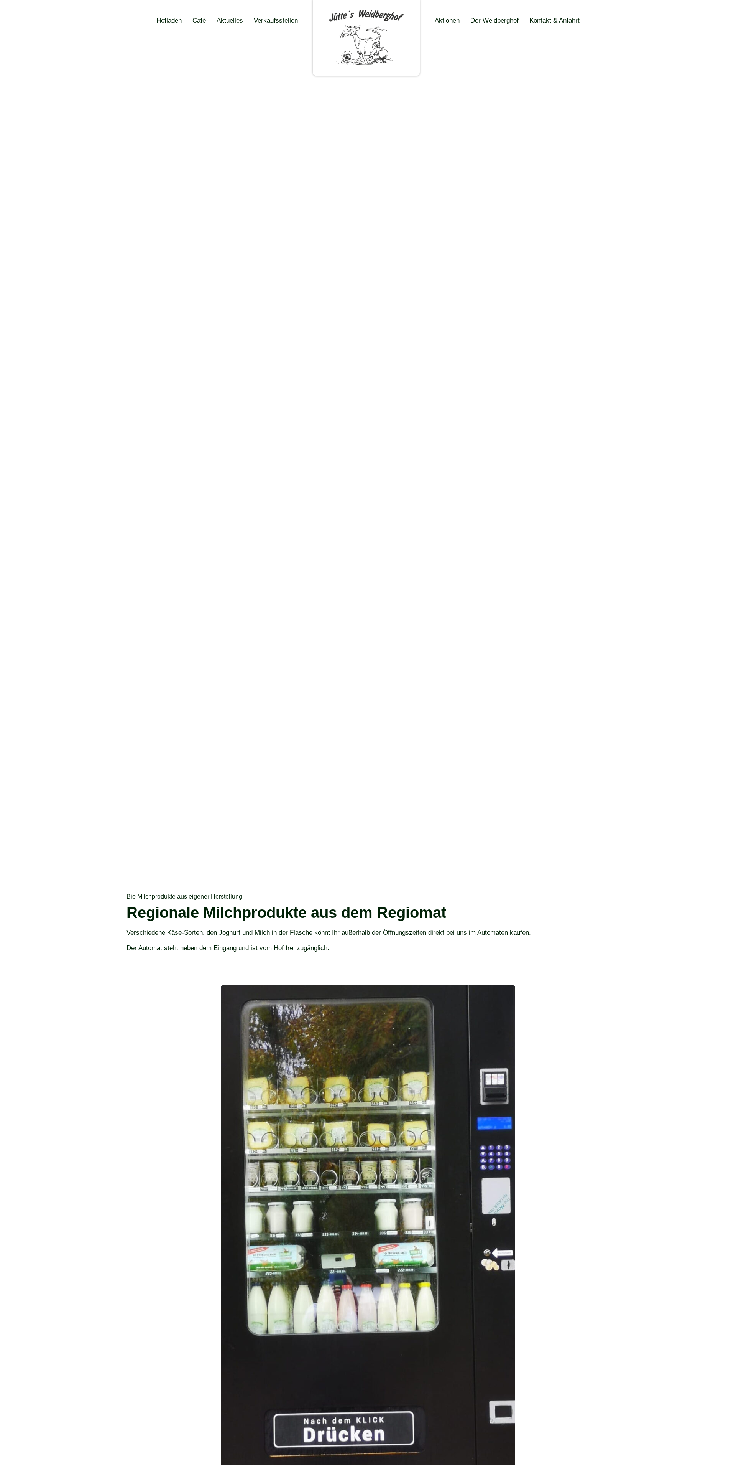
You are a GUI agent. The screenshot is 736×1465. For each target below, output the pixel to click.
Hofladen (169, 20)
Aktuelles (230, 20)
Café (199, 20)
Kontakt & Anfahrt (554, 20)
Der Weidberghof (494, 20)
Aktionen (447, 20)
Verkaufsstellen (276, 20)
